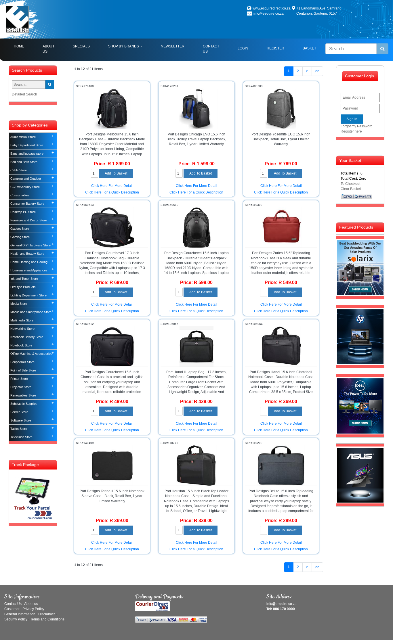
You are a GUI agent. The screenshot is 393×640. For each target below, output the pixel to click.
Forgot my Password (357, 126)
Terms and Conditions (47, 619)
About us (31, 604)
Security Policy (15, 619)
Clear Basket (351, 189)
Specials (81, 46)
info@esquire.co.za (268, 14)
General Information (19, 614)
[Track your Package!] (32, 497)
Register (275, 48)
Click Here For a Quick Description (112, 192)
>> (317, 71)
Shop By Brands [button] (124, 46)
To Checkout (350, 184)
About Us (48, 48)
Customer (12, 609)
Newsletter (172, 46)
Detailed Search (24, 94)
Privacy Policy (33, 609)
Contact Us (211, 48)
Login (243, 48)
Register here (351, 131)
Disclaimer (46, 614)
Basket (309, 48)
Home (23, 46)
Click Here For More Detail (112, 186)
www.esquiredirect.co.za (272, 8)
